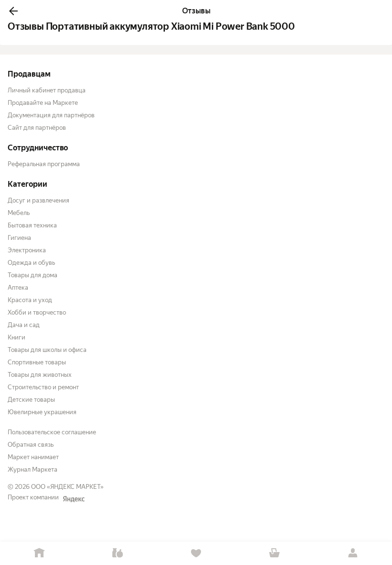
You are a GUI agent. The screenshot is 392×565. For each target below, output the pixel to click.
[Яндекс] (74, 499)
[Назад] (13, 11)
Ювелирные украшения (42, 412)
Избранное (196, 553)
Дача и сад (24, 324)
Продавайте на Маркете (43, 102)
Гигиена (19, 237)
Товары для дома (32, 275)
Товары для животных (40, 374)
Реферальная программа (44, 164)
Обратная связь (31, 444)
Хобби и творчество (37, 312)
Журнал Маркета (32, 469)
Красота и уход (30, 300)
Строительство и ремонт (43, 387)
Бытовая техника (32, 225)
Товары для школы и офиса (47, 349)
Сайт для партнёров (37, 127)
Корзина (274, 553)
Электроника (27, 250)
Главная (39, 553)
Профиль (353, 553)
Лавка (117, 553)
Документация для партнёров (51, 115)
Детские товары (31, 399)
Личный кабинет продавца (47, 90)
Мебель (19, 212)
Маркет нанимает (33, 457)
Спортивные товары (37, 362)
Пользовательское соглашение (52, 432)
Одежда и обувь (31, 262)
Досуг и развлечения (38, 200)
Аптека (18, 287)
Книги (16, 337)
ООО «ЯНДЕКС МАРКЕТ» (67, 486)
